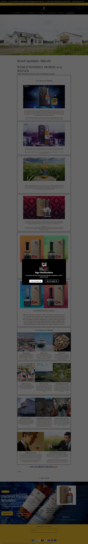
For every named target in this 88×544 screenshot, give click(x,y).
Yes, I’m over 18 (36, 281)
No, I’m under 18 (52, 281)
